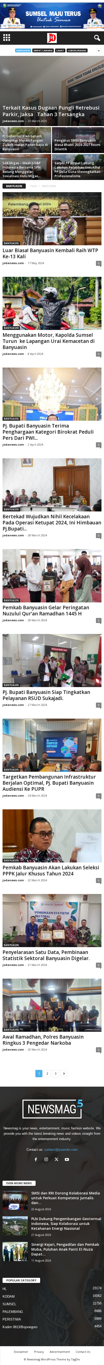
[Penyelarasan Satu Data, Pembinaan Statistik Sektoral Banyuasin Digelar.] (52, 920)
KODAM (9, 1296)
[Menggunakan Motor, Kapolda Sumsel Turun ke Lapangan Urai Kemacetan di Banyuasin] (52, 303)
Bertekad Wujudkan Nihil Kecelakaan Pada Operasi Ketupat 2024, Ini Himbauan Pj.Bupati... (52, 522)
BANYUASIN (23, 50)
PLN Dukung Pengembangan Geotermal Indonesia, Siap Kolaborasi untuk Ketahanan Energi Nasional (66, 1223)
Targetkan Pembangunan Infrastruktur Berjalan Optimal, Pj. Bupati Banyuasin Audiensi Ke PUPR (49, 783)
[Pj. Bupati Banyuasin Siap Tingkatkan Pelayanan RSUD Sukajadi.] (52, 660)
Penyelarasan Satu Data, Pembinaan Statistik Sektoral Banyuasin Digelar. (46, 955)
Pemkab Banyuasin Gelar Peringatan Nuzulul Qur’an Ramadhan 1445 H (46, 610)
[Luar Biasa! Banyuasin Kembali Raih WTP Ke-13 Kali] (52, 218)
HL (5, 1289)
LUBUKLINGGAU (77, 50)
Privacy (39, 1352)
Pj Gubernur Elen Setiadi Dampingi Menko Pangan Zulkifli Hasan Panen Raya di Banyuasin (25, 142)
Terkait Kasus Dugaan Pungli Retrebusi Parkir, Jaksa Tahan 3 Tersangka (51, 111)
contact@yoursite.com (60, 1149)
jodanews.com (13, 121)
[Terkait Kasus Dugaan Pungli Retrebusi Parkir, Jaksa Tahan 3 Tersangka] (52, 91)
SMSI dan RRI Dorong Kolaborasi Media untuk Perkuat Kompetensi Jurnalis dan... (65, 1198)
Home (33, 186)
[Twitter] (58, 1160)
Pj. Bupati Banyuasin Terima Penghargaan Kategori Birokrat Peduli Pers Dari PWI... (48, 431)
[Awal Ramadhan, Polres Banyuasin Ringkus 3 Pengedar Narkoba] (52, 1005)
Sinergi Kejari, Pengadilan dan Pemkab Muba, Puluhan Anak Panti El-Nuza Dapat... (65, 1249)
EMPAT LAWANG (43, 50)
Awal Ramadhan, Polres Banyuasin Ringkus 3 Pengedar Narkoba (43, 1040)
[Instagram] (47, 1160)
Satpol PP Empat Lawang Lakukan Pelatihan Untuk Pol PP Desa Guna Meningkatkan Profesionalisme (77, 169)
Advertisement (60, 1352)
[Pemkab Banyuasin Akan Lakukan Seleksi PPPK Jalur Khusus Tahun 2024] (52, 835)
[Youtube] (67, 1160)
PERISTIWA (12, 1319)
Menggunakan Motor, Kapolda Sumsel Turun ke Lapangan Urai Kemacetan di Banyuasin (49, 341)
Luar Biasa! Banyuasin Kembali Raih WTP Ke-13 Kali (50, 253)
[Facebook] (37, 1160)
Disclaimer (21, 1352)
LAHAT (60, 50)
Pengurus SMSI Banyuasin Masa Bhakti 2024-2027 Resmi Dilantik (77, 144)
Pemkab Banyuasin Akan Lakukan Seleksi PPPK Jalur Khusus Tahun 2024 (51, 870)
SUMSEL (9, 1304)
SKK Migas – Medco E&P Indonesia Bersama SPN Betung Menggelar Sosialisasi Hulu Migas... (22, 169)
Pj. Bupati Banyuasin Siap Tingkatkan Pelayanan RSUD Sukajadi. (46, 695)
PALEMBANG (13, 1312)
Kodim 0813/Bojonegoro (20, 1327)
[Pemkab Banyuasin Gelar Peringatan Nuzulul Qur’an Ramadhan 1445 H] (52, 575)
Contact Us (83, 1352)
